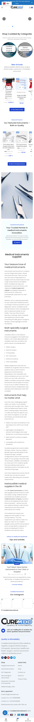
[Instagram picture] (6, 603)
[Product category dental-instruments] (25, 50)
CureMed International (16, 574)
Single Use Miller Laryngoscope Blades (21, 97)
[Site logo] (17, 7)
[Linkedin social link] (11, 657)
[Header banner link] (14, 2)
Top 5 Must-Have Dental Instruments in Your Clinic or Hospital (17, 569)
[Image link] (17, 622)
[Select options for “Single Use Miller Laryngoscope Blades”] (20, 87)
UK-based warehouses (14, 490)
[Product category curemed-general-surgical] (9, 50)
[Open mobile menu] (2, 7)
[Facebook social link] (2, 657)
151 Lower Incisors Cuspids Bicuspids (21, 145)
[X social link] (5, 657)
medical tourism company (13, 499)
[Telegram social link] (14, 657)
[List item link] (8, 666)
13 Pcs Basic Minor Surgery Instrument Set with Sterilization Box (8, 147)
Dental (17, 564)
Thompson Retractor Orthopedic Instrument (8, 93)
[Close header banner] (32, 2)
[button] (7, 87)
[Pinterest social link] (8, 657)
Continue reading (17, 584)
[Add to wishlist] (10, 87)
